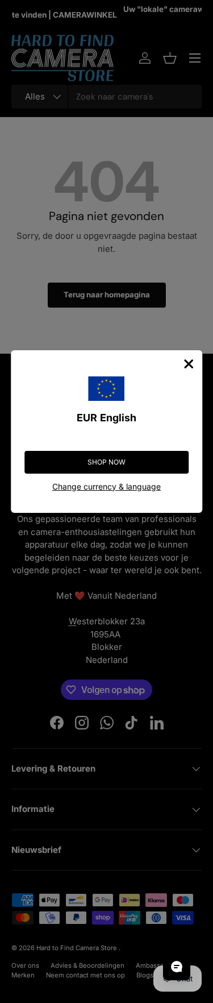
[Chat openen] (176, 966)
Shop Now (106, 462)
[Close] (188, 364)
